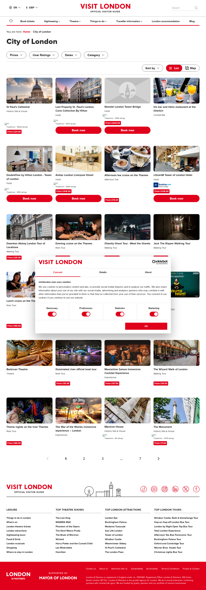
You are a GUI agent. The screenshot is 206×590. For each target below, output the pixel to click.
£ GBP (30, 7)
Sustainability (137, 569)
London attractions (16, 530)
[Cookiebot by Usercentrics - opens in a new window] (154, 262)
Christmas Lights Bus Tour (168, 552)
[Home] (11, 21)
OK (146, 326)
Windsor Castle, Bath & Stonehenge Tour (176, 518)
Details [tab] (103, 272)
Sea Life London (113, 530)
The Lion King (63, 518)
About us (103, 569)
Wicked (60, 539)
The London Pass (114, 552)
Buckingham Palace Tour (167, 539)
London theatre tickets (18, 526)
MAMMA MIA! (63, 522)
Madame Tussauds (115, 526)
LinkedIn (175, 489)
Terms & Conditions (170, 569)
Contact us (91, 569)
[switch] (86, 314)
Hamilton (61, 552)
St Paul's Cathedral (115, 547)
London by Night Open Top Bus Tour (173, 526)
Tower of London (114, 535)
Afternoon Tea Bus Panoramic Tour (173, 535)
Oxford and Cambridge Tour (169, 543)
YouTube (154, 489)
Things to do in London (18, 518)
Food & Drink (13, 539)
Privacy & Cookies (191, 569)
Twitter (186, 489)
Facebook (196, 489)
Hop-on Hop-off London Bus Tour (172, 522)
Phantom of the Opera (68, 526)
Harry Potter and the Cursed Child (74, 543)
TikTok (143, 489)
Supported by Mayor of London (58, 575)
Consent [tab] (57, 272)
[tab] (174, 68)
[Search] (196, 7)
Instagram (165, 489)
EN (15, 7)
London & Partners (18, 575)
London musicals (15, 543)
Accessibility (152, 569)
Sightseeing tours (15, 535)
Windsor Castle (113, 539)
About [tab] (148, 272)
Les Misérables (64, 547)
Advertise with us (119, 569)
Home (26, 32)
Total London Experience (167, 530)
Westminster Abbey (115, 543)
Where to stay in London (19, 552)
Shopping (11, 547)
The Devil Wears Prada (68, 530)
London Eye (111, 518)
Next (158, 458)
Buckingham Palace (116, 522)
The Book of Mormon (67, 535)
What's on (11, 522)
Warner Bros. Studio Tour (167, 547)
